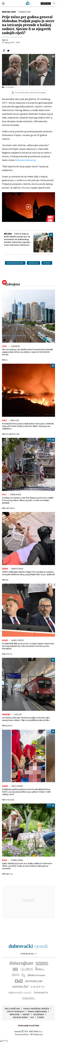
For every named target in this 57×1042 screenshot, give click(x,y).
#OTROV (47, 263)
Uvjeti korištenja (12, 1008)
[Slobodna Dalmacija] (42, 963)
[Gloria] (15, 975)
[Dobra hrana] (37, 975)
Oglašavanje (38, 1014)
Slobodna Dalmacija (25, 160)
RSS (32, 1017)
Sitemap (40, 1017)
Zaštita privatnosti (15, 1011)
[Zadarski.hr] (41, 992)
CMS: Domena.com (36, 1034)
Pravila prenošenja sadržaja (36, 1008)
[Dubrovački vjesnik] (20, 992)
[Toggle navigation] (3, 3)
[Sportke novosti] (15, 969)
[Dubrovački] (28, 3)
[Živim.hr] (40, 969)
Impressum (14, 1014)
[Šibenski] (28, 998)
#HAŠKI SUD (33, 263)
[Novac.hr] (20, 986)
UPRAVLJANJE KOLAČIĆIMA (28, 1025)
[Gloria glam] (23, 975)
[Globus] (26, 969)
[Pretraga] (54, 3)
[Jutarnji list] (21, 963)
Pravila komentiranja (37, 1011)
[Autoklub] (34, 980)
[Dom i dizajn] (19, 980)
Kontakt (26, 1014)
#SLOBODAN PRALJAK (15, 263)
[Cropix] (37, 986)
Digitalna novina (20, 1017)
